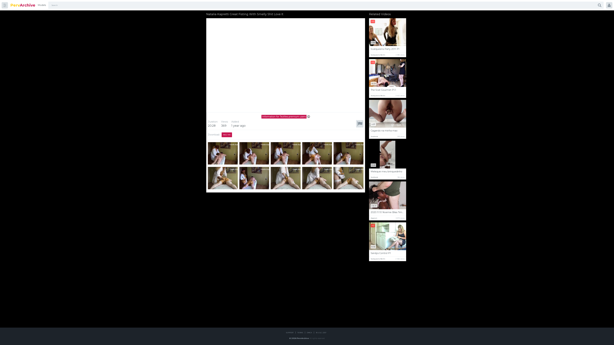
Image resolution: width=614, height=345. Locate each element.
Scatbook (374, 136)
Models (42, 5)
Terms (300, 333)
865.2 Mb (226, 135)
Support (290, 333)
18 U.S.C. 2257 (321, 333)
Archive (22, 5)
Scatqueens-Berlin (378, 55)
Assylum (374, 218)
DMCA (309, 333)
